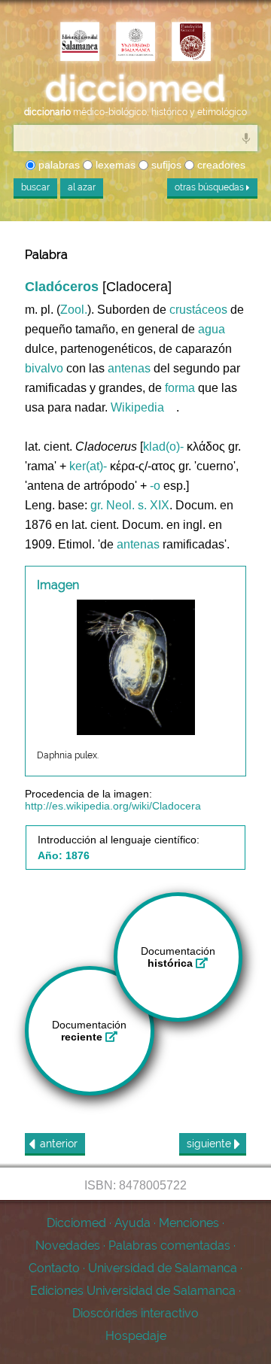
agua (211, 329)
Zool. (73, 309)
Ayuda (132, 1223)
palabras (57, 165)
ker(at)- (88, 466)
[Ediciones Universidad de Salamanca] (79, 43)
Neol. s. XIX (137, 505)
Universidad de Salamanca (162, 1268)
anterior (59, 1144)
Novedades (67, 1245)
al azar (82, 187)
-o (155, 485)
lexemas (114, 165)
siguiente (210, 1144)
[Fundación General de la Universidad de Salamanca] (191, 43)
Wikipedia (137, 407)
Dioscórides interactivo (135, 1313)
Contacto (54, 1268)
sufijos (164, 165)
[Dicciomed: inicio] (135, 89)
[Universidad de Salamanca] (135, 43)
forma (180, 387)
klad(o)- (163, 446)
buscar (35, 187)
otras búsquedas (210, 187)
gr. (96, 505)
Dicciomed (76, 1223)
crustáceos (198, 309)
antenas (129, 368)
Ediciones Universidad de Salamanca (133, 1290)
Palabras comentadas (169, 1245)
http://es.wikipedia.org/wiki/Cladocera (113, 806)
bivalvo (44, 368)
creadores (219, 165)
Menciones (189, 1223)
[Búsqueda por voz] (246, 137)
